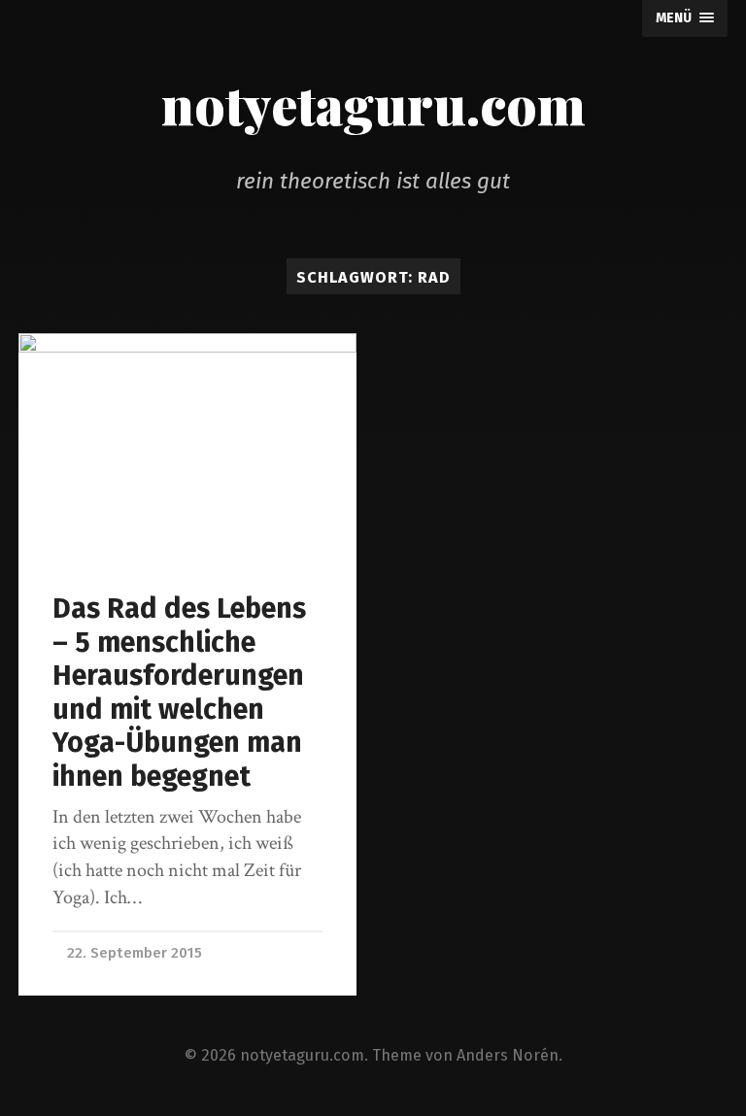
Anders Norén (508, 1055)
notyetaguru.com (373, 104)
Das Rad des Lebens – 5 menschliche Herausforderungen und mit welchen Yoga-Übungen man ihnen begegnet (179, 693)
